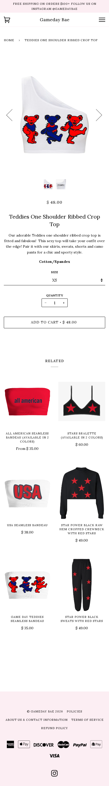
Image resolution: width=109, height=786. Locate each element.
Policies (74, 711)
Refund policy (54, 728)
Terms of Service (87, 720)
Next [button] (96, 114)
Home (9, 40)
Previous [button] (12, 114)
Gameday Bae (54, 19)
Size (54, 272)
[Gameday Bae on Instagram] (54, 775)
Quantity (54, 295)
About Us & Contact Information (37, 720)
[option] (54, 114)
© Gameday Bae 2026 (45, 711)
